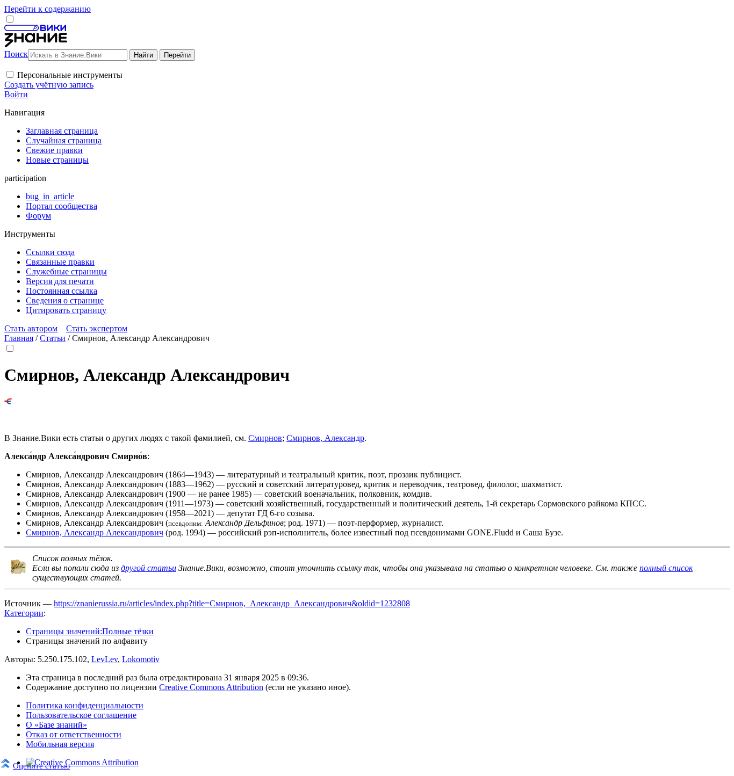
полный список (666, 567)
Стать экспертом (96, 328)
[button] (9, 74)
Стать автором (30, 328)
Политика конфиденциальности (84, 705)
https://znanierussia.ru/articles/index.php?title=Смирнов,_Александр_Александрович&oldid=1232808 (232, 603)
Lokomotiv (141, 659)
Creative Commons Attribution (211, 687)
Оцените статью (41, 765)
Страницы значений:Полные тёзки (90, 631)
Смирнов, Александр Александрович (94, 532)
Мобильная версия (60, 744)
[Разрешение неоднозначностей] (8, 401)
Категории (24, 613)
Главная (18, 338)
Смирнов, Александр (325, 438)
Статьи (53, 338)
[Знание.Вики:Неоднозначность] (18, 571)
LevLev (104, 659)
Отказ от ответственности (73, 734)
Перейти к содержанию (47, 8)
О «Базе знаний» (56, 724)
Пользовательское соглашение (81, 715)
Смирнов (265, 438)
